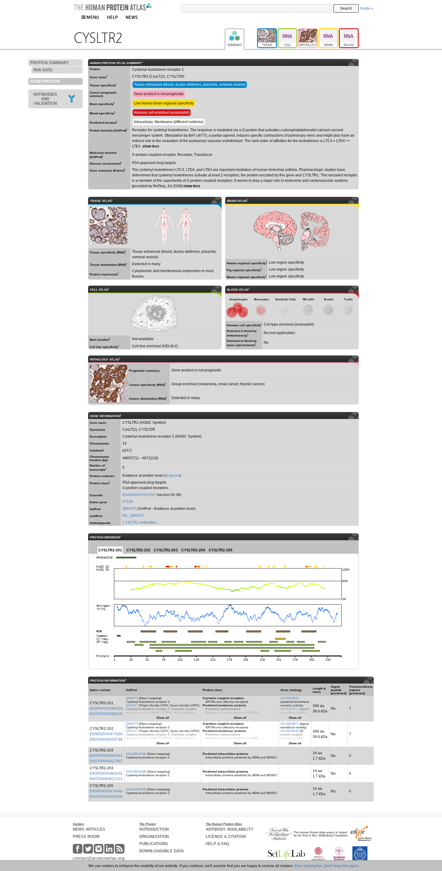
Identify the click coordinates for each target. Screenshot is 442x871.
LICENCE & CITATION (226, 836)
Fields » (366, 8)
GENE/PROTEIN (45, 81)
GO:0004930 (290, 731)
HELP (112, 17)
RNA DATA (42, 70)
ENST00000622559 (106, 797)
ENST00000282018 (106, 714)
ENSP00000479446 (106, 791)
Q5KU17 (132, 705)
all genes (172, 475)
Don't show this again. (342, 866)
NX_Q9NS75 (133, 515)
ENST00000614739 (106, 739)
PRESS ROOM (86, 836)
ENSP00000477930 (106, 734)
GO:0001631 (290, 698)
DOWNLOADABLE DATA (161, 851)
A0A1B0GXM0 (136, 753)
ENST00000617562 (106, 761)
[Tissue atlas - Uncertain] (267, 31)
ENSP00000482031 (106, 773)
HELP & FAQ (217, 844)
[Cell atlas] (288, 31)
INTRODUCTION (154, 829)
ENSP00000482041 (106, 756)
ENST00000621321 (106, 779)
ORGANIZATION (154, 836)
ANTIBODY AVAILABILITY (229, 829)
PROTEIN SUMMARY (49, 62)
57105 (127, 502)
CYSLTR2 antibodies (139, 522)
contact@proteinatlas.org (99, 858)
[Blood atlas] (349, 31)
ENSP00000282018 (106, 708)
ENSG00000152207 (139, 495)
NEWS (132, 17)
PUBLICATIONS (153, 844)
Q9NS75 (129, 509)
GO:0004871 (290, 709)
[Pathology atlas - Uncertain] (308, 31)
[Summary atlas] (241, 31)
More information (308, 866)
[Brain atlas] (328, 31)
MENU (93, 17)
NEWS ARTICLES (89, 829)
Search (346, 8)
